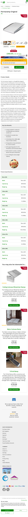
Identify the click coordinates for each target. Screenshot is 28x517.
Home (2, 6)
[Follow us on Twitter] (8, 490)
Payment (4, 435)
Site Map (4, 452)
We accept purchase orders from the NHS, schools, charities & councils (14, 405)
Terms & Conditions (6, 454)
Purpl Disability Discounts (8, 443)
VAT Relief (4, 439)
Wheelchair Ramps (15, 6)
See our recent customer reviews (14, 416)
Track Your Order (6, 441)
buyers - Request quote (14, 71)
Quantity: (6, 67)
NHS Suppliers (5, 431)
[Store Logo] (4, 3)
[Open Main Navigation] (1, 2)
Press (3, 456)
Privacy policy (24, 500)
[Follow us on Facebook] (4, 490)
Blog (3, 460)
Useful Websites (6, 462)
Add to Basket (19, 67)
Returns (4, 437)
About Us (4, 448)
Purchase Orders (6, 429)
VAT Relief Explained (22, 55)
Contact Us (4, 450)
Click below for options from (13, 60)
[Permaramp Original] (5, 43)
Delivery (4, 433)
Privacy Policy (5, 458)
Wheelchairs (7, 6)
